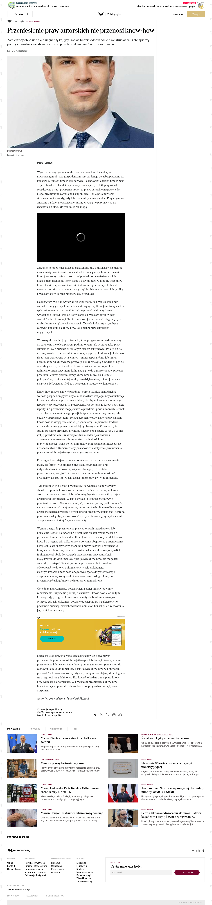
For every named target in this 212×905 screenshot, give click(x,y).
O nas (10, 863)
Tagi (74, 728)
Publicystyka (114, 14)
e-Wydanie (178, 14)
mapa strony (13, 896)
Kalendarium (32, 896)
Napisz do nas (14, 869)
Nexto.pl (80, 869)
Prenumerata (57, 869)
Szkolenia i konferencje (18, 889)
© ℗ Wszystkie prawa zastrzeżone (54, 712)
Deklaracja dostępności (36, 875)
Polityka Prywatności (35, 863)
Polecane (35, 728)
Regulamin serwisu (34, 869)
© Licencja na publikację (49, 709)
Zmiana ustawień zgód (36, 866)
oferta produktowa (55, 896)
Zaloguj (196, 14)
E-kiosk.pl (81, 863)
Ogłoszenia (56, 866)
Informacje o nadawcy (36, 872)
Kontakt (11, 866)
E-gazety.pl (82, 866)
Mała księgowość (85, 872)
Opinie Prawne (33, 21)
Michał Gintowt (44, 163)
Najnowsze (56, 728)
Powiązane (13, 728)
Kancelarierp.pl (84, 875)
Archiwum (56, 872)
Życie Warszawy (84, 881)
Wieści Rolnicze (84, 878)
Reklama (55, 863)
